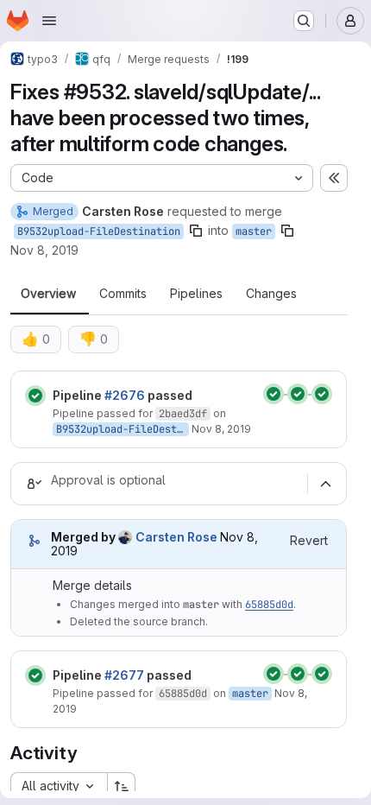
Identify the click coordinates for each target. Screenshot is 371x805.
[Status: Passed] (35, 395)
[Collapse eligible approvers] (325, 483)
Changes (271, 294)
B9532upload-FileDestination (98, 231)
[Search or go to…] (303, 20)
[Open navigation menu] (49, 21)
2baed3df (183, 414)
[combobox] (58, 786)
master (254, 231)
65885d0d (269, 605)
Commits (123, 294)
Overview (48, 294)
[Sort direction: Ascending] (121, 786)
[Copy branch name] (196, 230)
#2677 (124, 675)
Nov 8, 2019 (44, 250)
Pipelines (196, 294)
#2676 (124, 395)
